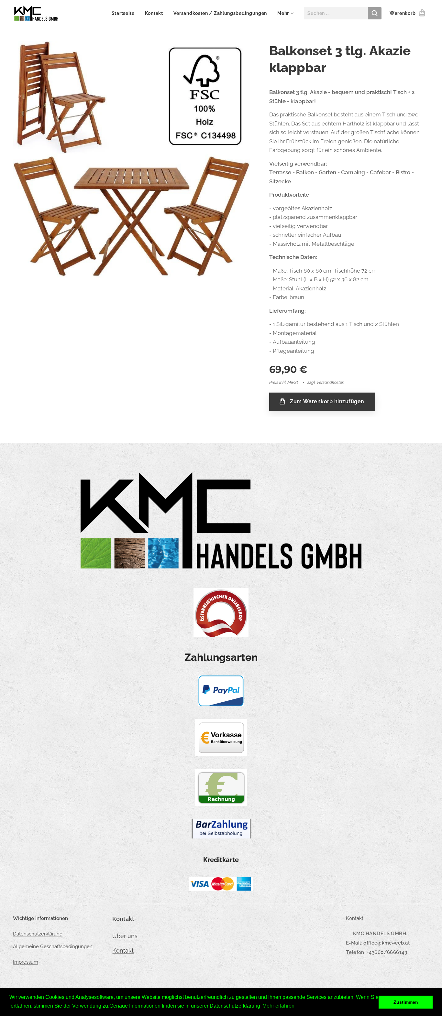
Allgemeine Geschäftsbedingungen (53, 946)
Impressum (25, 962)
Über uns (125, 936)
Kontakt (123, 950)
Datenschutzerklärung (37, 934)
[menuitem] (125, 13)
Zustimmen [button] (405, 1002)
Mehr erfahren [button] (278, 1006)
